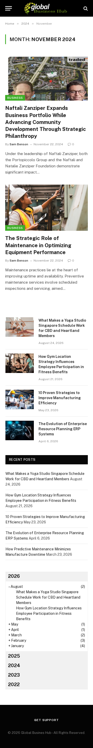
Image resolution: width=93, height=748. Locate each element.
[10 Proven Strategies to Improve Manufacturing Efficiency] (19, 399)
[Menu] (8, 8)
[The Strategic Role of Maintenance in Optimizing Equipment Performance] (46, 208)
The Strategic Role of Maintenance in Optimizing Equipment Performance (38, 245)
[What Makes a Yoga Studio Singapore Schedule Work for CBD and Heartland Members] (19, 327)
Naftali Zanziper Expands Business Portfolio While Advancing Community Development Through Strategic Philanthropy (45, 122)
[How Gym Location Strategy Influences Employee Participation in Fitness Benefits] (19, 363)
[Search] (85, 8)
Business (15, 97)
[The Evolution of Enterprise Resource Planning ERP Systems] (19, 430)
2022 (14, 684)
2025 (14, 656)
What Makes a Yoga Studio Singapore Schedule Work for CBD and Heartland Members (48, 597)
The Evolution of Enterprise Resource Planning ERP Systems (62, 429)
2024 (14, 665)
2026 (14, 576)
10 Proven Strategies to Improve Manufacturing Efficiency (59, 398)
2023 (14, 675)
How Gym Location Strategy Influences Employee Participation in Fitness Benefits (49, 613)
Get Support (46, 720)
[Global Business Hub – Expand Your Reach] (46, 8)
